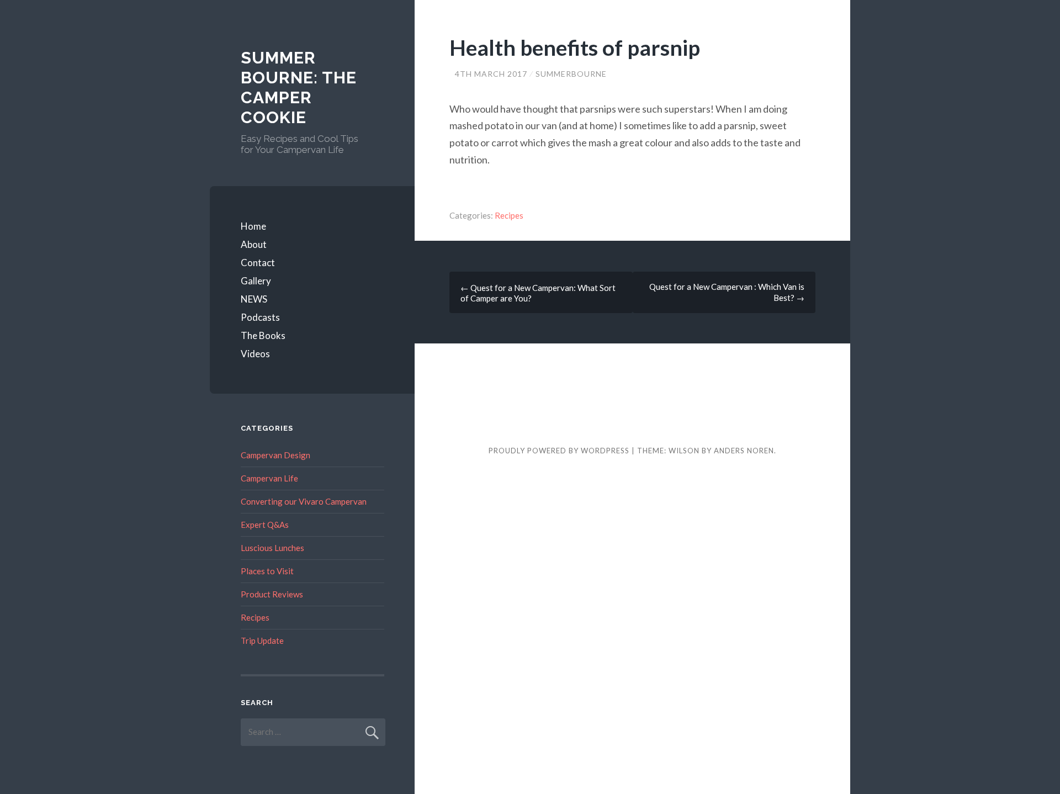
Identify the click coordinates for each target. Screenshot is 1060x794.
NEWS (254, 299)
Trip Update (262, 640)
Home (253, 226)
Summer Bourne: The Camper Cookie (299, 87)
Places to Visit (267, 571)
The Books (263, 335)
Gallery (256, 281)
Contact (258, 262)
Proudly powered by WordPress (559, 450)
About (254, 244)
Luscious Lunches (272, 548)
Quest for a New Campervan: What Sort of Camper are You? (538, 293)
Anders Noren (744, 450)
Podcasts (260, 317)
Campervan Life (269, 478)
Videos (255, 353)
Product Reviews (272, 594)
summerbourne (571, 73)
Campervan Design (275, 455)
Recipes (509, 215)
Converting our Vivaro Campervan (304, 501)
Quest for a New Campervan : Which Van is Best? (726, 292)
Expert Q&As (265, 525)
